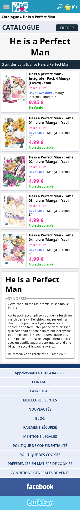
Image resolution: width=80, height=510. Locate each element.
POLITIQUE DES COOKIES (40, 454)
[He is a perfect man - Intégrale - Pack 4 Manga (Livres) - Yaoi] (14, 88)
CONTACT (40, 382)
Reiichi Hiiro (38, 88)
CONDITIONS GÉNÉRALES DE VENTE (40, 472)
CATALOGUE (40, 391)
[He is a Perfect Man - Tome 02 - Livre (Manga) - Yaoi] (14, 172)
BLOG (40, 418)
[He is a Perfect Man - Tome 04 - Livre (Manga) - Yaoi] (14, 250)
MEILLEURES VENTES (40, 400)
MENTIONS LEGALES (40, 436)
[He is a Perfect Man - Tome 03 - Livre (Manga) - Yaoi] (14, 211)
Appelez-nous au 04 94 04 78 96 (40, 373)
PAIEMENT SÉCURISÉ (40, 427)
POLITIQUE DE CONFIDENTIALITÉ (40, 445)
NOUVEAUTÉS (40, 409)
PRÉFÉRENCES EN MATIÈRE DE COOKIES (40, 463)
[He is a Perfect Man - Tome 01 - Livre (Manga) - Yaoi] (14, 133)
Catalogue (10, 16)
